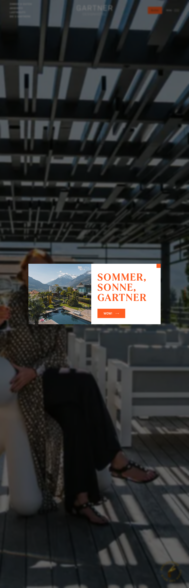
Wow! (108, 313)
